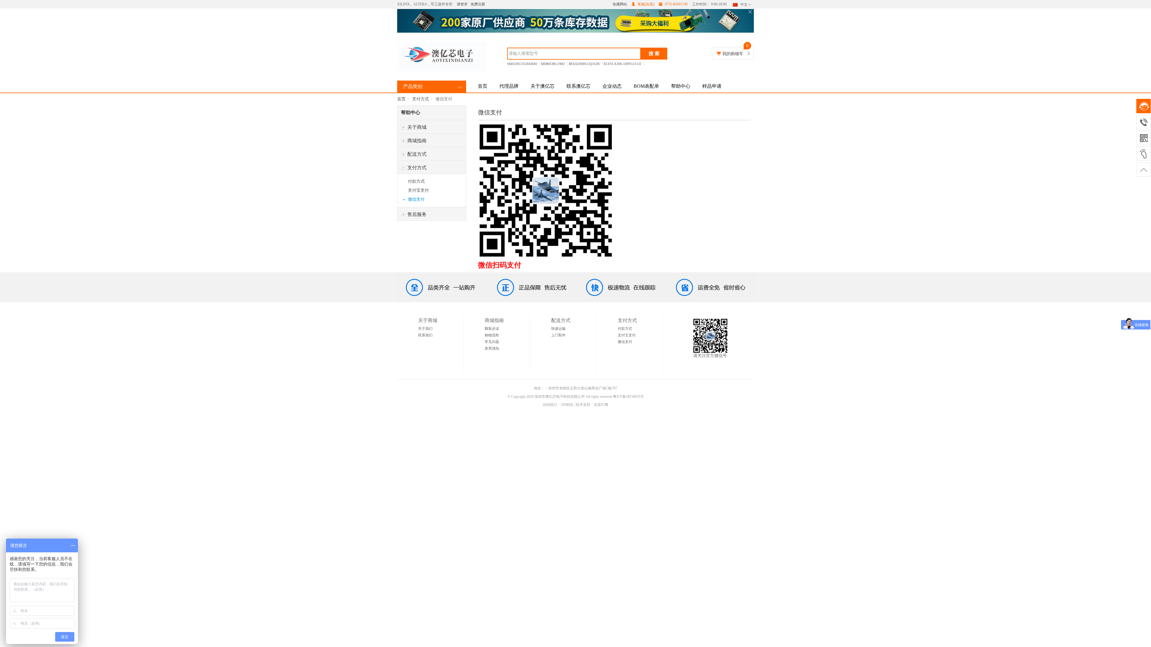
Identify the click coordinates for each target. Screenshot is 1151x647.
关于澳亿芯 (543, 86)
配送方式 (416, 154)
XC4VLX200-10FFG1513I (622, 64)
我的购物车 (732, 54)
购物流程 (492, 335)
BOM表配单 (646, 86)
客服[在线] (645, 4)
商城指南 (416, 140)
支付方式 (420, 99)
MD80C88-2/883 (553, 64)
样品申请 (711, 86)
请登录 (462, 4)
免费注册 (478, 4)
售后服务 (416, 214)
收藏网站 (620, 4)
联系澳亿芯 (578, 86)
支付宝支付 (418, 190)
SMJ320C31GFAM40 (522, 64)
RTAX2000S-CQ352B (584, 64)
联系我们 (425, 335)
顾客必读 (492, 328)
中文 (744, 4)
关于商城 (416, 127)
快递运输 (558, 328)
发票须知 (492, 348)
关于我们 (425, 328)
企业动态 (612, 86)
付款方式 (416, 181)
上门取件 (558, 335)
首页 (482, 86)
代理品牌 (509, 86)
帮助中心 (680, 86)
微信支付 (416, 199)
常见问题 (492, 342)
